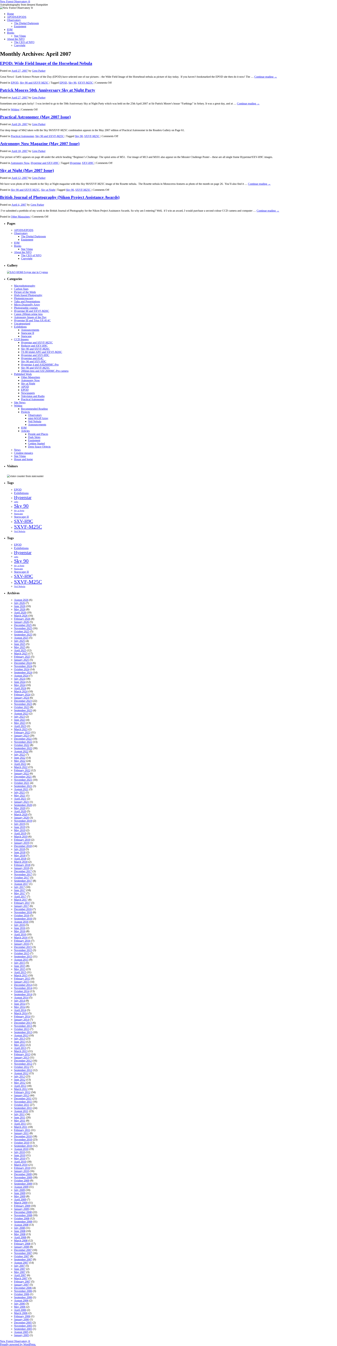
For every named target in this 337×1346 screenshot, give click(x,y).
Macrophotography (24, 285)
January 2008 (21, 1246)
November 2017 (23, 874)
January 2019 (21, 842)
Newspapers (28, 393)
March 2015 (21, 975)
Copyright (19, 45)
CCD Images (21, 339)
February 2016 (22, 940)
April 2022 (20, 764)
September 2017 (23, 880)
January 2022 (21, 773)
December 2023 (23, 700)
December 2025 (23, 625)
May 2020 (19, 808)
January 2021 (21, 801)
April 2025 (20, 650)
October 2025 (21, 631)
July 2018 (19, 849)
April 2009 (20, 1199)
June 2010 (19, 1155)
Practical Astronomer (22, 136)
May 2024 (19, 685)
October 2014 (21, 991)
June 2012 (19, 1079)
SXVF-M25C (85, 82)
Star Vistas (20, 35)
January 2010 (21, 1171)
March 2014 (21, 1013)
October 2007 (21, 1256)
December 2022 (23, 738)
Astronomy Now (20, 162)
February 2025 (22, 656)
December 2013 (23, 1022)
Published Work (23, 374)
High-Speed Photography (28, 295)
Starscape (26, 336)
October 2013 (21, 1029)
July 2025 (19, 640)
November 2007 (23, 1253)
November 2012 (23, 1063)
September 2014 (23, 994)
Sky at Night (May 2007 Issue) (27, 170)
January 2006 (21, 1319)
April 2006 (20, 1309)
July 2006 (19, 1303)
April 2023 (20, 726)
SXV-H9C (88, 162)
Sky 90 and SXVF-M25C (34, 82)
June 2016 (19, 928)
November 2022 (23, 741)
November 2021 (23, 779)
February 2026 (22, 618)
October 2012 (21, 1066)
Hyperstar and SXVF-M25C (37, 342)
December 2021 (23, 776)
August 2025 (21, 637)
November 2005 (23, 1325)
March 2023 (21, 729)
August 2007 (21, 1262)
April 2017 (20, 896)
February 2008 (22, 1243)
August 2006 (21, 1300)
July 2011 (19, 1114)
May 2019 (19, 830)
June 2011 (19, 1117)
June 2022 (19, 757)
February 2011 (22, 1130)
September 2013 (23, 1032)
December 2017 (23, 871)
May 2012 (19, 1082)
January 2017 (21, 906)
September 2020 (23, 805)
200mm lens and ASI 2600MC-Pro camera (44, 370)
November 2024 (23, 666)
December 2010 (23, 1136)
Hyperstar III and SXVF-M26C (31, 310)
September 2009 (23, 1183)
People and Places (38, 434)
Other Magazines (20, 216)
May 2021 (19, 795)
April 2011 (20, 1123)
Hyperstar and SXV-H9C (45, 162)
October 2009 (21, 1180)
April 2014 (20, 1010)
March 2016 (21, 937)
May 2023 (19, 722)
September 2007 (23, 1259)
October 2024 (21, 669)
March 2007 (21, 1278)
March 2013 (21, 1051)
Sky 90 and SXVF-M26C (35, 348)
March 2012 (21, 1089)
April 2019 (20, 833)
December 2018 (23, 846)
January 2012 (21, 1095)
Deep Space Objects (39, 446)
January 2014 (21, 1019)
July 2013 (19, 1038)
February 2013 (22, 1054)
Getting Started (36, 443)
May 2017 (19, 893)
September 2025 (23, 634)
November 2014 (23, 988)
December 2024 (23, 663)
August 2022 (21, 751)
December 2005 (23, 1322)
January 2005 (21, 1335)
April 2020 (20, 811)
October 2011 (21, 1104)
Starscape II (27, 333)
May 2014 (19, 1007)
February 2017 (22, 902)
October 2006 (21, 1294)
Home (10, 13)
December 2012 (23, 1060)
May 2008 (19, 1234)
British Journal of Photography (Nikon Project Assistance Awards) (60, 197)
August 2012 (21, 1073)
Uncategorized (22, 323)
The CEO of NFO (24, 42)
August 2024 (21, 675)
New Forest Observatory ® (15, 1)
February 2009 (22, 1205)
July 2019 (19, 823)
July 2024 (19, 678)
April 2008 (20, 1237)
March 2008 (21, 1240)
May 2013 (19, 1044)
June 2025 (19, 644)
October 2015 (21, 953)
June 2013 (19, 1041)
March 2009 (21, 1202)
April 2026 (20, 612)
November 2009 (23, 1177)
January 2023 (21, 735)
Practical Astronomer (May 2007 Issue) (35, 117)
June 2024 (19, 681)
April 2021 (20, 798)
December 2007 (23, 1250)
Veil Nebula (34, 421)
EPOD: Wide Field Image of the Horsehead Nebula (46, 63)
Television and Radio (33, 396)
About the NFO (16, 39)
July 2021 (19, 792)
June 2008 (19, 1231)
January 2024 (21, 697)
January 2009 (21, 1208)
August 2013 (21, 1035)
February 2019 (22, 839)
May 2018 (19, 855)
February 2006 (22, 1316)
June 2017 (19, 890)
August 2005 (21, 1332)
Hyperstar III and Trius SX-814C (32, 320)
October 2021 (21, 782)
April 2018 (20, 858)
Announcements (30, 329)
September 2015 (23, 956)
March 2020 (21, 814)
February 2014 (22, 1016)
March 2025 (21, 653)
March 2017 (21, 899)
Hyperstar (75, 162)
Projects (25, 411)
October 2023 (21, 707)
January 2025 (21, 659)
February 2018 (22, 864)
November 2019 (23, 820)
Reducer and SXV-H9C (34, 345)
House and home (23, 459)
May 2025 (19, 647)
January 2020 (21, 817)
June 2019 (19, 827)
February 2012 (22, 1092)
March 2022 (21, 767)
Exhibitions (20, 326)
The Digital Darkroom (26, 23)
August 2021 (21, 789)
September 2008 (23, 1221)
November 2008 (23, 1215)
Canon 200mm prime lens (28, 314)
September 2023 (23, 710)
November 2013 (23, 1025)
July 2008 (19, 1227)
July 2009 (19, 1190)
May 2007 (19, 1272)
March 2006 (21, 1313)
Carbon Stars (21, 288)
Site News (19, 402)
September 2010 (23, 1145)
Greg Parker (38, 70)
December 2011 (23, 1098)
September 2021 (23, 786)
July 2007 (19, 1265)
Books (10, 32)
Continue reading (265, 76)
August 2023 (21, 713)
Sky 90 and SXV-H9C (33, 361)
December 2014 (23, 984)
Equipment (20, 26)
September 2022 (23, 748)
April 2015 (20, 972)
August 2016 (21, 921)
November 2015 (23, 950)
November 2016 (23, 912)
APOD (25, 386)
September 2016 (23, 918)
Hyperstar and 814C (32, 358)
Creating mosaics (23, 452)
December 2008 (23, 1212)
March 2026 (21, 615)
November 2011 (23, 1101)
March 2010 (21, 1164)
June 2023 (19, 719)
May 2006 (19, 1306)
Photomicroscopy (23, 298)
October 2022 (21, 745)
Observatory (14, 20)
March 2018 (21, 861)
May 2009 (19, 1196)
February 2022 (22, 770)
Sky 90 (72, 82)
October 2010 (21, 1142)
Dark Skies (34, 437)
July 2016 (19, 924)
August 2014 (21, 997)
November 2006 (23, 1291)
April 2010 (20, 1161)
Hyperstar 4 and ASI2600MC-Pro (40, 364)
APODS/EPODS (16, 16)
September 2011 (23, 1108)
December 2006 (23, 1287)
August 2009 (21, 1186)
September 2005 (23, 1328)
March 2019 (21, 836)
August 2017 (21, 883)
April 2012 (20, 1085)
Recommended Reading (34, 408)
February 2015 (22, 978)
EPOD (14, 82)
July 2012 (19, 1076)
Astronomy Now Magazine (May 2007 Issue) (40, 143)
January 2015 (21, 981)
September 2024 (23, 672)
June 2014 (19, 1003)
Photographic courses (26, 307)
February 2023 (22, 732)
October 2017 (21, 877)
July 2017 (19, 887)
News (17, 449)
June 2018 (19, 852)
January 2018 (21, 868)
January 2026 (21, 621)
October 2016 (21, 915)
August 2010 (21, 1149)
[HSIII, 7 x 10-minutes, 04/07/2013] (27, 272)
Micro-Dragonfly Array (27, 304)
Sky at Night (48, 189)
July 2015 (19, 962)
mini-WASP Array (38, 418)
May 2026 (19, 609)
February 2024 (22, 694)
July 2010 (19, 1152)
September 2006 (23, 1297)
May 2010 (19, 1158)
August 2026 (21, 599)
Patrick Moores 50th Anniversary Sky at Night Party (47, 90)
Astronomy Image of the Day (30, 317)
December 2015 (23, 947)
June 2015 (19, 965)
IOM (9, 29)
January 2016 (21, 943)
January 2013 (21, 1057)
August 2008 (21, 1224)
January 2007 (21, 1284)
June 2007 (19, 1268)
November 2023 (23, 704)
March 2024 (21, 691)
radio (16, 502)
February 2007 (22, 1281)
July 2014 (19, 1000)
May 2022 (19, 760)
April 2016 (20, 934)
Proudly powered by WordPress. (18, 1344)
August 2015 (21, 959)
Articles (25, 430)
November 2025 (23, 628)
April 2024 (20, 688)
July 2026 (19, 603)
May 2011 (19, 1120)
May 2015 (19, 969)
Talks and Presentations (27, 301)
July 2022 (19, 754)
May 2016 (19, 931)
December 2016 (23, 909)
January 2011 (21, 1133)
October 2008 (21, 1218)
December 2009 (23, 1174)
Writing (15, 109)
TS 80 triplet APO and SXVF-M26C (41, 351)
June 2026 (19, 606)
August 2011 (21, 1111)
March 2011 (20, 1126)
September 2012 (23, 1070)
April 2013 (20, 1048)
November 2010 (23, 1139)
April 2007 (20, 1275)
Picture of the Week (25, 292)
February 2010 (22, 1167)
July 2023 (19, 716)
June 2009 (19, 1193)
